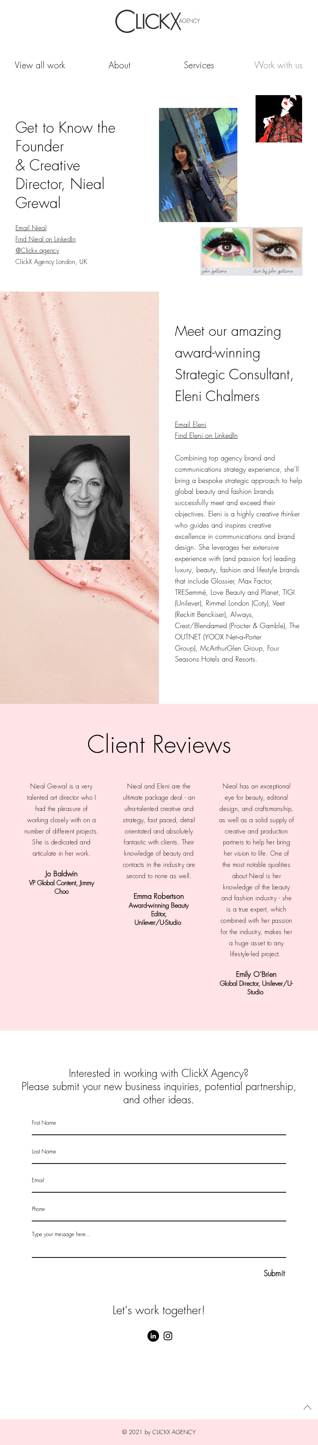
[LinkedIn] (153, 1336)
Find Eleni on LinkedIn (206, 435)
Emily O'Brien (256, 974)
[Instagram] (168, 1336)
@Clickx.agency (37, 251)
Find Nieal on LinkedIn (46, 239)
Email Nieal (31, 228)
